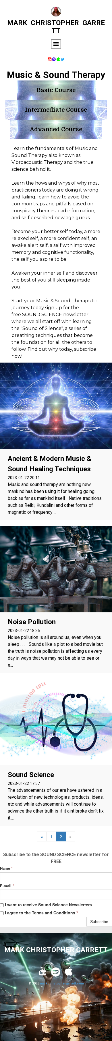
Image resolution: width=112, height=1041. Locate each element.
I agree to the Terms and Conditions (41, 913)
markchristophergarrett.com (62, 983)
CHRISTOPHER (55, 23)
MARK (17, 23)
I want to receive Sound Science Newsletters (48, 904)
